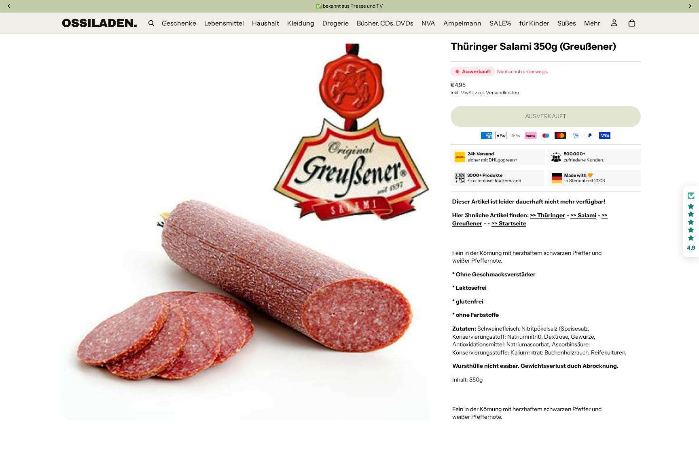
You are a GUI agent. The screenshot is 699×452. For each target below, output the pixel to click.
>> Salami (583, 215)
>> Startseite (508, 223)
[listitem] (592, 23)
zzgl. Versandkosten (497, 92)
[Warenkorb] (632, 23)
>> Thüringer (547, 215)
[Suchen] (151, 23)
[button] (691, 221)
